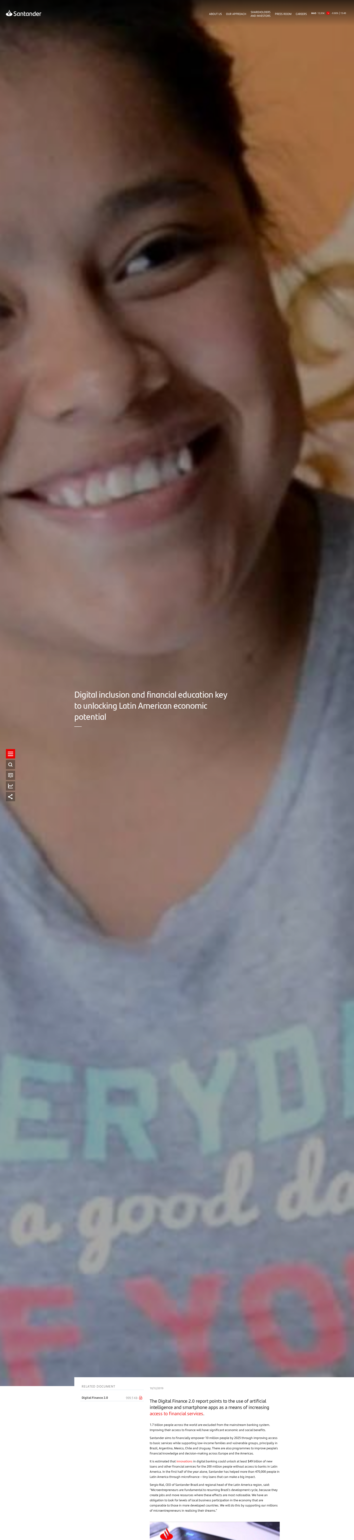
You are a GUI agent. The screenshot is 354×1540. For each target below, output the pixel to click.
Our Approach (236, 14)
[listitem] (10, 753)
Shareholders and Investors (260, 14)
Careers (301, 14)
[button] (10, 753)
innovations (184, 1461)
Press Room (283, 14)
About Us (215, 14)
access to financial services (176, 1413)
